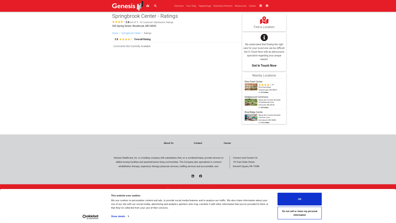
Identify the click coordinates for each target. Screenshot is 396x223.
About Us (169, 143)
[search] (155, 6)
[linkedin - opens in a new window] (194, 176)
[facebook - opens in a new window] (202, 176)
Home (115, 33)
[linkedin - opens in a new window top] (260, 6)
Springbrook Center (131, 33)
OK (299, 199)
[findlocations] (148, 6)
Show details (118, 216)
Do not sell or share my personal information (299, 213)
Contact (198, 143)
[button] (264, 49)
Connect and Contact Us (245, 158)
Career (227, 143)
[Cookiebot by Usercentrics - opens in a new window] (90, 217)
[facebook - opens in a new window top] (266, 6)
